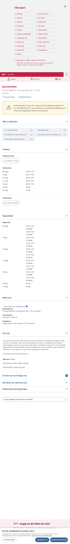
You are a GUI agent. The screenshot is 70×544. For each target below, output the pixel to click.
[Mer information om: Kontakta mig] (65, 130)
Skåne (19, 54)
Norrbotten (20, 50)
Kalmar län (20, 42)
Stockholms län (43, 14)
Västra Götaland (43, 42)
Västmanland (42, 38)
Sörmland (41, 18)
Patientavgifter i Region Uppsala (14, 367)
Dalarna (19, 18)
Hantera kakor (9, 540)
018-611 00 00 (12, 203)
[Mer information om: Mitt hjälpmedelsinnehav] (32, 139)
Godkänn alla (42, 540)
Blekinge (20, 14)
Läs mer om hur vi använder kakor (42, 535)
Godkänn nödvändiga (59, 540)
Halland (19, 30)
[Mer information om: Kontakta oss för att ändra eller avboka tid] (65, 134)
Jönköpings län (22, 38)
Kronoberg (20, 46)
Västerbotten (42, 30)
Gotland (19, 22)
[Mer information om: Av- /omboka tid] (32, 130)
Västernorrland (43, 34)
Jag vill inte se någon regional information (31, 60)
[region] (35, 536)
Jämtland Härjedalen (24, 34)
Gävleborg (20, 26)
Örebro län (41, 46)
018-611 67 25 (12, 161)
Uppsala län (42, 22)
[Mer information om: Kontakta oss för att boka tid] (32, 134)
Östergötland (42, 50)
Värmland (41, 26)
